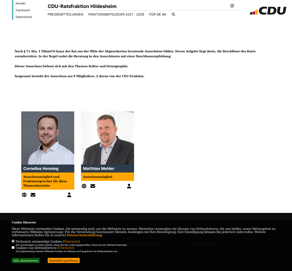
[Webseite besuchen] (25, 195)
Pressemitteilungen (65, 14)
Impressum (23, 10)
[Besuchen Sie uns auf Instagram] (232, 6)
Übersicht (71, 241)
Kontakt (21, 3)
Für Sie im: (157, 14)
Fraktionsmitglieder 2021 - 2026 (116, 14)
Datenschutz (24, 17)
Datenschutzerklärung (84, 235)
